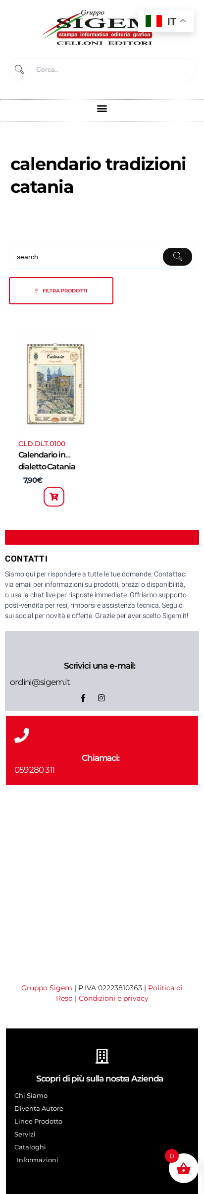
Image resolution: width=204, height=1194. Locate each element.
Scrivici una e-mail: (99, 666)
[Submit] (18, 69)
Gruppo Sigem (46, 987)
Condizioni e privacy (114, 998)
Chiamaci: (100, 758)
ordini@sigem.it (40, 682)
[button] (102, 108)
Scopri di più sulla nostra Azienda (99, 1078)
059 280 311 (34, 770)
